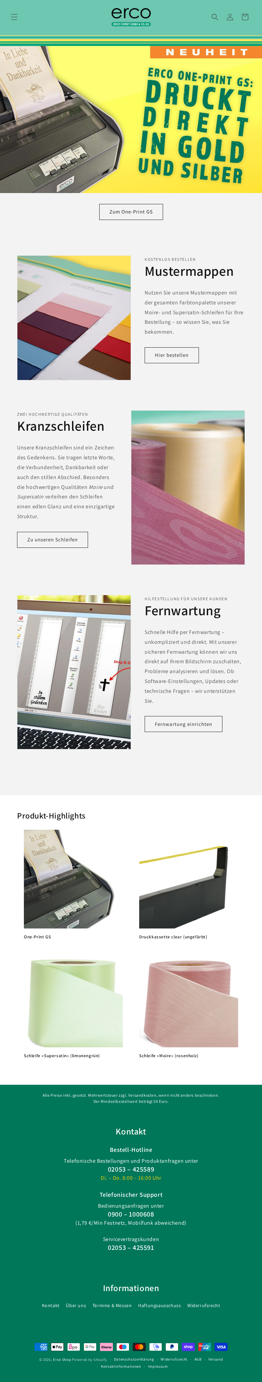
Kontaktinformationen (121, 1366)
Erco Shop (62, 1359)
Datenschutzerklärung (134, 1359)
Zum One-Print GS (131, 211)
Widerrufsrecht (203, 1305)
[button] (14, 17)
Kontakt (51, 1305)
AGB (198, 1359)
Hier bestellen (172, 355)
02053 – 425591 (131, 1247)
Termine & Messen (112, 1305)
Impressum (158, 1366)
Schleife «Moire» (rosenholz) (169, 1056)
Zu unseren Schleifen (52, 539)
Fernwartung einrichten (183, 724)
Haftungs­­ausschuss (159, 1305)
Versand (215, 1359)
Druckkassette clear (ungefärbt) (173, 937)
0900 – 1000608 (131, 1214)
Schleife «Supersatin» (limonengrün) (62, 1056)
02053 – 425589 (131, 1169)
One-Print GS (37, 937)
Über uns (76, 1305)
